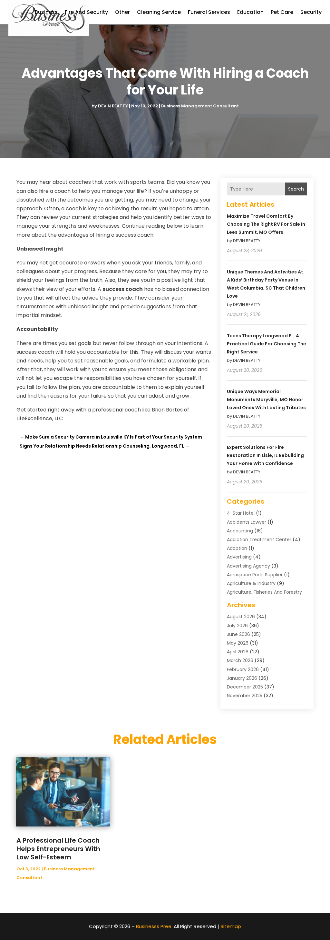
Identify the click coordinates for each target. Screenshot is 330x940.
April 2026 (237, 651)
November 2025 (244, 695)
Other (122, 12)
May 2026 (237, 643)
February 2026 (243, 669)
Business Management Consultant (200, 106)
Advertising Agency (248, 566)
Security (311, 12)
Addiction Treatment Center (259, 539)
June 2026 (238, 634)
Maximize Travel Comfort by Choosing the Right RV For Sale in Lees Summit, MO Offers (266, 224)
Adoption (237, 548)
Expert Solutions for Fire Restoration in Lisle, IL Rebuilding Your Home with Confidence (265, 455)
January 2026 (242, 678)
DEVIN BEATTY (113, 106)
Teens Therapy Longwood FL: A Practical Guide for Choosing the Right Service (266, 343)
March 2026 (240, 660)
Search (296, 189)
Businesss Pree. (154, 926)
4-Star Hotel (241, 513)
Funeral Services (209, 12)
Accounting (240, 531)
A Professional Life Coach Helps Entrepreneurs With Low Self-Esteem (58, 849)
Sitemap (230, 926)
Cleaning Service (159, 12)
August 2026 (241, 616)
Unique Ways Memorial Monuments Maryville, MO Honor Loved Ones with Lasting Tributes (266, 399)
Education (250, 12)
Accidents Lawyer (246, 522)
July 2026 (237, 625)
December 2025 (245, 687)
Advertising (239, 557)
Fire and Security (86, 12)
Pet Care (282, 12)
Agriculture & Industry (251, 583)
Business (46, 12)
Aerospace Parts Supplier (255, 574)
